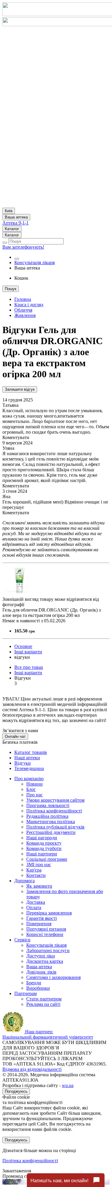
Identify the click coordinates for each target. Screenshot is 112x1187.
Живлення (25, 315)
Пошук (10, 289)
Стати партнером (44, 998)
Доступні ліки (40, 955)
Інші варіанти (28, 651)
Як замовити (39, 886)
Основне (23, 646)
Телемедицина (29, 768)
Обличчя (23, 309)
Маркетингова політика (50, 821)
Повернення (38, 923)
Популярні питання (46, 929)
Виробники (38, 988)
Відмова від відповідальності (32, 1069)
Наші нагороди (41, 837)
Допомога (24, 880)
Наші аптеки (27, 757)
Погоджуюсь (16, 1091)
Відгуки (22, 763)
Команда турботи (44, 848)
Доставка (35, 902)
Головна (22, 299)
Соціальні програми (46, 859)
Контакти (36, 875)
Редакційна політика (47, 816)
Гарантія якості (41, 918)
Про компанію (29, 778)
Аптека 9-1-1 (15, 222)
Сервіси (22, 939)
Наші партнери (41, 853)
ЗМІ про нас (38, 864)
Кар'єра (34, 869)
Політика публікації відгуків (55, 826)
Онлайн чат (15, 736)
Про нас (34, 794)
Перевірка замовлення (49, 912)
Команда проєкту (44, 843)
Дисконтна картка (44, 961)
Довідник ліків (41, 971)
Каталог (12, 229)
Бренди (33, 982)
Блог (31, 789)
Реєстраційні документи (51, 832)
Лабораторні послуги (48, 950)
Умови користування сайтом (55, 800)
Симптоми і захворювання (53, 977)
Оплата (33, 907)
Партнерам (25, 993)
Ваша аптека (39, 966)
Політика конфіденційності (54, 810)
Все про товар (28, 667)
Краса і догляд (28, 304)
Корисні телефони (44, 934)
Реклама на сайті (43, 1004)
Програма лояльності (47, 805)
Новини (34, 783)
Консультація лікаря (34, 262)
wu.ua (67, 1085)
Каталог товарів (30, 752)
